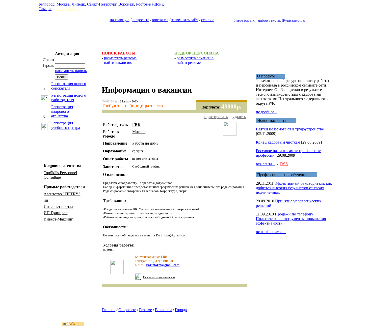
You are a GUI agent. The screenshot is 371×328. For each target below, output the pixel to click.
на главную (119, 20)
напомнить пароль (71, 71)
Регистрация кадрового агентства (62, 111)
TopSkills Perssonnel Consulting (60, 175)
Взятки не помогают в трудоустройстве (290, 129)
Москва (63, 4)
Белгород (47, 4)
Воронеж (126, 4)
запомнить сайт (184, 20)
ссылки (207, 20)
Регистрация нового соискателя (68, 85)
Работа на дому (145, 143)
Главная (108, 310)
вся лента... (265, 164)
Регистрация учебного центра (65, 125)
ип (46, 200)
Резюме (145, 310)
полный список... (271, 232)
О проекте (127, 310)
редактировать (215, 117)
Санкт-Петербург (101, 4)
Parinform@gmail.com (162, 265)
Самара (45, 9)
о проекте (140, 20)
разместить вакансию (195, 58)
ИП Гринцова (55, 213)
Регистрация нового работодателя (68, 97)
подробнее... (266, 112)
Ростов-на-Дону (149, 4)
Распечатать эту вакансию (159, 277)
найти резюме (189, 62)
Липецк (78, 4)
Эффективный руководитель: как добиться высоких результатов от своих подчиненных (294, 188)
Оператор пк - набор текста (251, 20)
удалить (239, 117)
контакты (160, 20)
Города (181, 310)
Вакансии (163, 310)
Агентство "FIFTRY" (62, 194)
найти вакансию (118, 62)
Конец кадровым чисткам (278, 142)
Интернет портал (58, 206)
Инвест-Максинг (58, 219)
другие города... (67, 9)
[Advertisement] (185, 34)
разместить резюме (120, 58)
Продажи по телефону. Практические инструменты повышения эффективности (291, 218)
